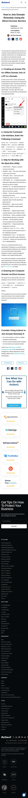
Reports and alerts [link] (5, 589)
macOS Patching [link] (5, 561)
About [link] (2, 681)
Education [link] (3, 619)
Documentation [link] (5, 662)
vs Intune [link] (3, 612)
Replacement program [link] (6, 591)
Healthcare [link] (3, 621)
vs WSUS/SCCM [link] (5, 614)
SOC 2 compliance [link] (5, 573)
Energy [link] (3, 630)
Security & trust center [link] (6, 653)
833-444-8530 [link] (23, 740)
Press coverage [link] (5, 688)
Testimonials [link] (4, 692)
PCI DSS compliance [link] (6, 577)
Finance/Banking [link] (5, 623)
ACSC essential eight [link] (6, 582)
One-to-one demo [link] (5, 651)
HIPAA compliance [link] (5, 575)
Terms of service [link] (5, 708)
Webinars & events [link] (5, 646)
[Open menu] (25, 2)
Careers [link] (3, 685)
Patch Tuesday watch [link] (6, 644)
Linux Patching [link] (4, 563)
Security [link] (3, 704)
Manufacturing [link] (4, 628)
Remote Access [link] (5, 554)
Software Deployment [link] (6, 552)
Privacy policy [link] (4, 710)
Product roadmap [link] (5, 655)
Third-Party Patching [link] (6, 568)
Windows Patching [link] (5, 559)
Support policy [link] (4, 720)
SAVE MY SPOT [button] (14, 405)
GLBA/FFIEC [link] (4, 584)
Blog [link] (2, 639)
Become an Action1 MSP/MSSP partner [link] (11, 697)
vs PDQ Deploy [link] (5, 609)
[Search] (21, 2)
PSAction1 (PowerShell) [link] (7, 669)
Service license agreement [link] (7, 717)
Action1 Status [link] (4, 674)
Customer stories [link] (5, 690)
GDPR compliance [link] (5, 715)
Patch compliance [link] (5, 570)
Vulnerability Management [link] (7, 547)
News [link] (2, 683)
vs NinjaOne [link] (4, 607)
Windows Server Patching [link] (7, 566)
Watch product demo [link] (6, 648)
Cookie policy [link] (4, 713)
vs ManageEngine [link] (5, 605)
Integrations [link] (4, 660)
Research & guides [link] (6, 642)
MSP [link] (2, 633)
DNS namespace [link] (7, 266)
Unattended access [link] (6, 587)
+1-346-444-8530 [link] (12, 740)
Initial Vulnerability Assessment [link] (8, 550)
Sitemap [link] (3, 729)
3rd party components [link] (6, 724)
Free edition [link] (4, 596)
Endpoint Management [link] (6, 545)
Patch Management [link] (6, 543)
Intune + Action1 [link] (5, 616)
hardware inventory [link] (18, 353)
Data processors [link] (5, 722)
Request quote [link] (4, 593)
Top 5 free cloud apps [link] (6, 672)
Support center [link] (4, 658)
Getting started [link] (4, 665)
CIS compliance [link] (5, 580)
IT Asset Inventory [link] (5, 556)
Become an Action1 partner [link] (7, 695)
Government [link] (4, 626)
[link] (5, 2)
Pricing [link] (3, 598)
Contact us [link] (3, 727)
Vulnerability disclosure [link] (6, 706)
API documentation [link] (5, 667)
